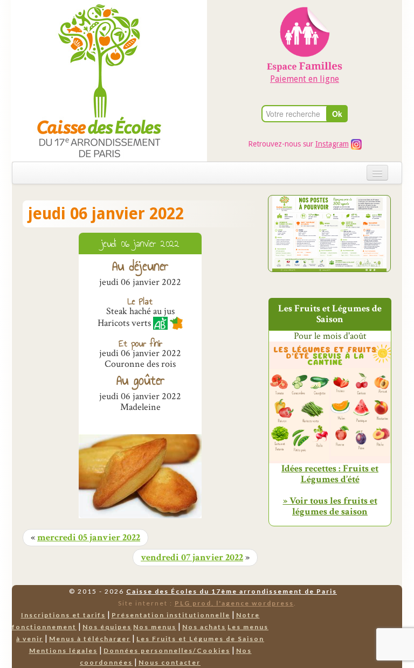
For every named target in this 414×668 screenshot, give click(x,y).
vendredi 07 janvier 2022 (192, 557)
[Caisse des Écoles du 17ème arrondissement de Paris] (88, 80)
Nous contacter (170, 662)
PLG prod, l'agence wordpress (234, 603)
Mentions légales (63, 650)
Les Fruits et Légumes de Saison (200, 639)
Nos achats (204, 627)
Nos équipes (107, 627)
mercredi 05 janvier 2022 (88, 537)
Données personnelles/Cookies (167, 650)
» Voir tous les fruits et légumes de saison (330, 506)
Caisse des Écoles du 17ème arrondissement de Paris (231, 591)
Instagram (332, 144)
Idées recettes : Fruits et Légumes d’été (329, 474)
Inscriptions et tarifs (63, 615)
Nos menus (154, 627)
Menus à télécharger (89, 639)
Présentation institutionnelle (171, 615)
